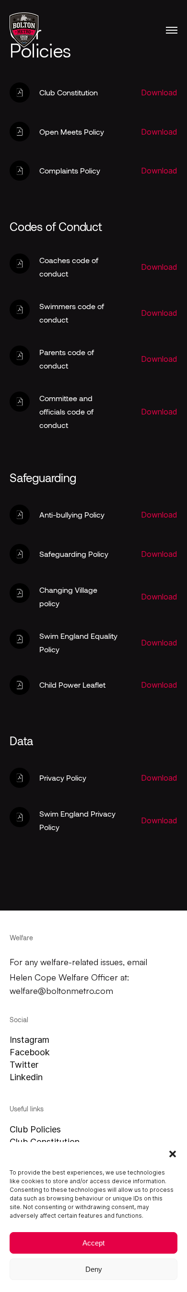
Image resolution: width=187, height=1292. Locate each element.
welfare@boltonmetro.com (61, 990)
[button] (172, 1154)
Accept (93, 1243)
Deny (93, 1269)
